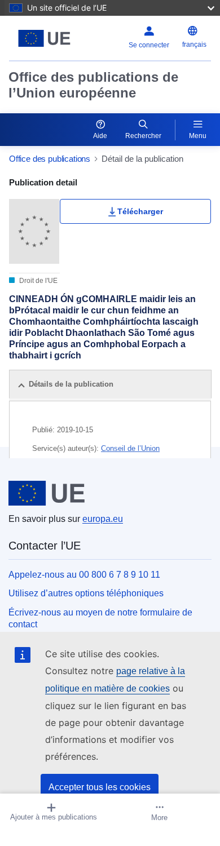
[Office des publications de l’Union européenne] (44, 38)
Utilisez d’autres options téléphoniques (86, 593)
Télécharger (140, 211)
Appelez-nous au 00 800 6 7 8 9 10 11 (84, 574)
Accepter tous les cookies (100, 787)
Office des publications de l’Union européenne (93, 84)
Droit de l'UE (37, 281)
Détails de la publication (71, 384)
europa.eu (102, 519)
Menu (197, 136)
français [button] (194, 44)
